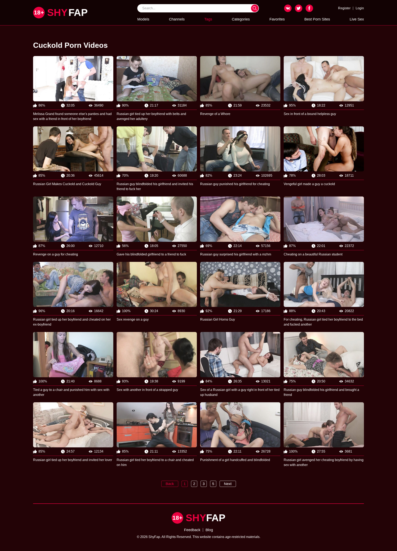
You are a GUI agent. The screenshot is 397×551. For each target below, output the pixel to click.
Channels (177, 19)
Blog (209, 530)
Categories (241, 19)
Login (360, 8)
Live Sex (357, 19)
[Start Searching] (254, 8)
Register (344, 8)
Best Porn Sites (317, 19)
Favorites (277, 19)
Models (143, 19)
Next (228, 484)
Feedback (192, 530)
